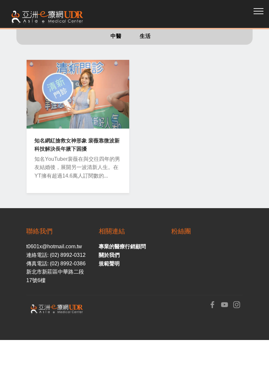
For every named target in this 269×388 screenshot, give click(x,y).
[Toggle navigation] (259, 11)
